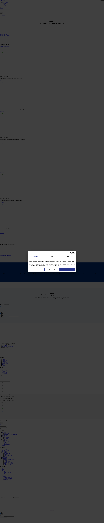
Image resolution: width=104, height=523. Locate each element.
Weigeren (36, 269)
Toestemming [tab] (35, 256)
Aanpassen (51, 269)
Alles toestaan (67, 269)
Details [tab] (52, 256)
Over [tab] (68, 256)
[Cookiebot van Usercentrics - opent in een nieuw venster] (70, 253)
